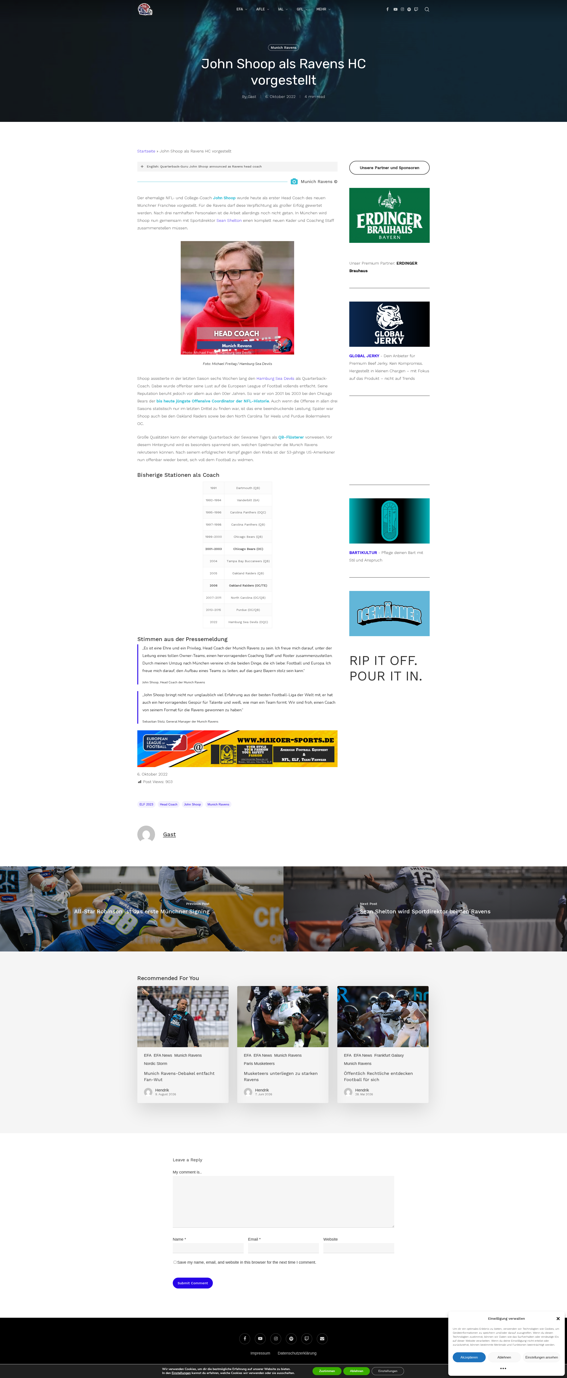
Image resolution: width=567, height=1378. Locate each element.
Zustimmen (327, 1371)
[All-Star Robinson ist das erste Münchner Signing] (142, 908)
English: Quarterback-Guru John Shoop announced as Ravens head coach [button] (204, 166)
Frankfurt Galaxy (389, 1055)
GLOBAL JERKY (364, 355)
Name (179, 1239)
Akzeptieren (469, 1357)
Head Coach (168, 804)
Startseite (146, 151)
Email (254, 1239)
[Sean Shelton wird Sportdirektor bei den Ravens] (425, 908)
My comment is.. (187, 1172)
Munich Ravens (283, 47)
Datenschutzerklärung (297, 1353)
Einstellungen (181, 1373)
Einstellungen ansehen (541, 1357)
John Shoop (192, 804)
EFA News (163, 1055)
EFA (147, 1055)
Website (330, 1239)
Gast (252, 96)
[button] (558, 1318)
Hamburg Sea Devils (275, 378)
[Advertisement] (389, 440)
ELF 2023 (146, 804)
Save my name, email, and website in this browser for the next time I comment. (246, 1262)
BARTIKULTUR (363, 552)
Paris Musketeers (259, 1063)
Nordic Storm (155, 1063)
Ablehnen (504, 1357)
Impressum (260, 1353)
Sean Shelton (229, 220)
